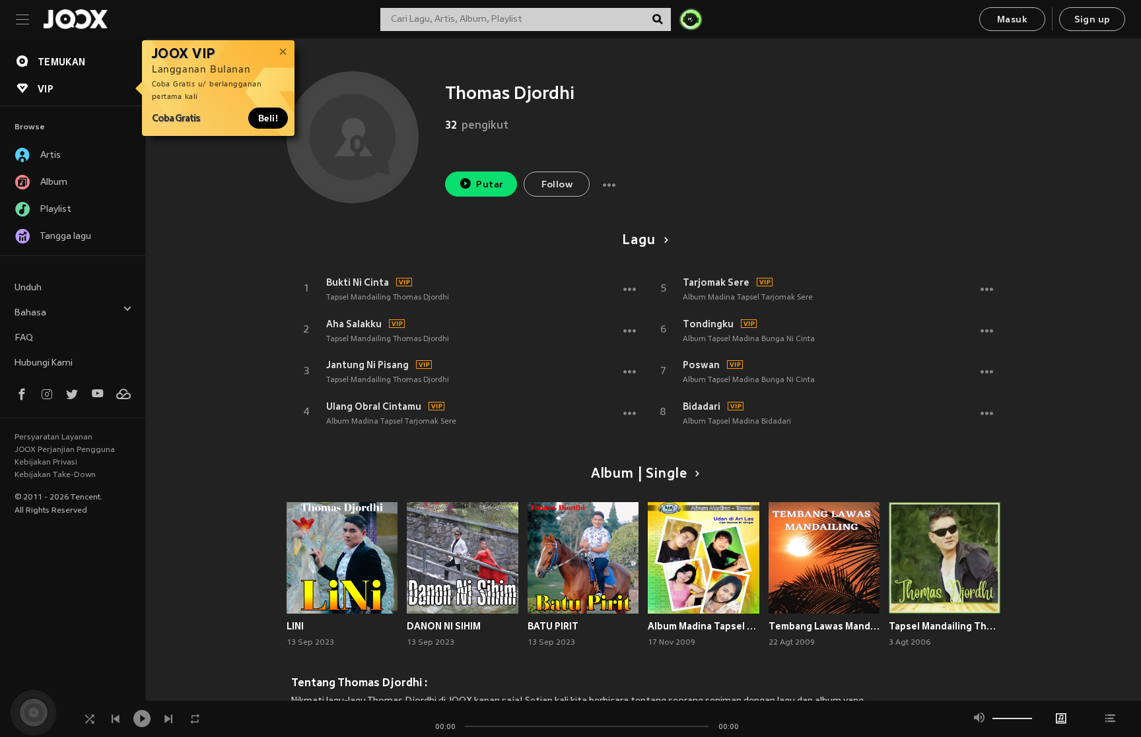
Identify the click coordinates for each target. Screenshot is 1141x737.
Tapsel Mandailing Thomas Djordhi (387, 298)
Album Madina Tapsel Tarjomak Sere (391, 422)
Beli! (268, 118)
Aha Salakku (354, 324)
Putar (489, 185)
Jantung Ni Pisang (367, 365)
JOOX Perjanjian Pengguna (65, 450)
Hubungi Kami (44, 363)
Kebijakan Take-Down (55, 475)
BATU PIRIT (553, 626)
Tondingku (708, 324)
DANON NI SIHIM (444, 626)
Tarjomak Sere (716, 282)
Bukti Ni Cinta (357, 282)
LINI (295, 626)
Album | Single (639, 474)
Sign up (1092, 20)
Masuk (1012, 20)
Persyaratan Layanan (53, 437)
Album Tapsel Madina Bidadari (737, 422)
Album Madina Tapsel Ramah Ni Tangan (703, 626)
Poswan (701, 365)
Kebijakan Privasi (46, 462)
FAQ (24, 338)
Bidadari (701, 406)
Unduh (28, 288)
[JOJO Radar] (690, 19)
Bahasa (30, 313)
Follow (556, 185)
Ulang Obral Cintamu (373, 406)
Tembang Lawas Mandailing (824, 626)
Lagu (638, 241)
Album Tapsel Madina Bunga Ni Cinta (749, 339)
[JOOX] (75, 19)
